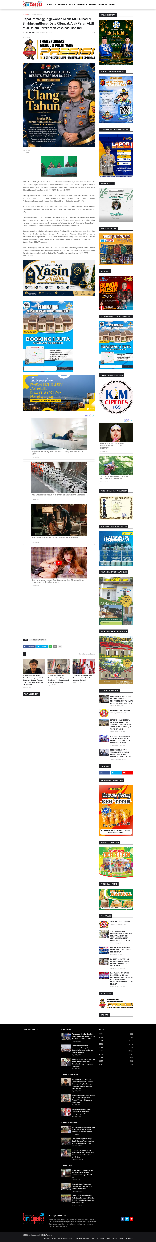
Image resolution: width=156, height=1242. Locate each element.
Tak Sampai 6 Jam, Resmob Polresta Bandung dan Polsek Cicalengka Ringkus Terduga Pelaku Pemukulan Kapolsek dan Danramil (33, 680)
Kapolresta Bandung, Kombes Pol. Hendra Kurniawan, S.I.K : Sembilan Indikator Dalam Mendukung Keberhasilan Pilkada (121, 978)
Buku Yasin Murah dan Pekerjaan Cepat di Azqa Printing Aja (120, 949)
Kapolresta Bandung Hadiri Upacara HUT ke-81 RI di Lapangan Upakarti (82, 678)
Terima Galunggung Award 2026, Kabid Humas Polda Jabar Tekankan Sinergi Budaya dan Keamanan (83, 1062)
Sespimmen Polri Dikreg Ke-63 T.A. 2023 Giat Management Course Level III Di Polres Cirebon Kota (121, 699)
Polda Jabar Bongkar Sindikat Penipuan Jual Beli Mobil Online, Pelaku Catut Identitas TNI (83, 1036)
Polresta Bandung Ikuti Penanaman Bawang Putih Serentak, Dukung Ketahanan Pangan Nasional (82, 1049)
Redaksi (46, 1238)
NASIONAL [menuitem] (50, 4)
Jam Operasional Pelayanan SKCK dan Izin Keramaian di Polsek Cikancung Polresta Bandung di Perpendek (121, 935)
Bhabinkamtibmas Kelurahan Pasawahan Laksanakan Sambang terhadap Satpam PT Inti (82, 1173)
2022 (116, 1047)
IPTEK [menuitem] (71, 4)
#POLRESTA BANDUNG (38, 640)
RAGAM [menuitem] (92, 4)
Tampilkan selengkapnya (87, 654)
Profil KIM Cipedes (98, 1238)
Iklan (54, 1238)
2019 (116, 1058)
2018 (116, 1061)
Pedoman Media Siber (65, 1238)
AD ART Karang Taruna (120, 710)
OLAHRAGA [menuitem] (81, 4)
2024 (116, 1041)
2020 (116, 1054)
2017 (116, 1064)
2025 (116, 1037)
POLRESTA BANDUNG (36, 14)
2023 (116, 1044)
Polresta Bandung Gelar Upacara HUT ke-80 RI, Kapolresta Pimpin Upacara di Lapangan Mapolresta (58, 679)
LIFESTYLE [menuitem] (102, 4)
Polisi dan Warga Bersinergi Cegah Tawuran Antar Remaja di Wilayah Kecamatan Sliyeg (83, 1141)
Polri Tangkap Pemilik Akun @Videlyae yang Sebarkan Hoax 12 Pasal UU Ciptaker (120, 962)
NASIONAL (129, 1238)
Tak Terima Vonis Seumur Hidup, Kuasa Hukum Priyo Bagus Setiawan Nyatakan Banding (83, 1129)
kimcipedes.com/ (33, 1235)
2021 (116, 1051)
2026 (116, 1034)
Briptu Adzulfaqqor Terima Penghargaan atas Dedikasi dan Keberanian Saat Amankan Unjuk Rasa (83, 1153)
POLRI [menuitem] (111, 4)
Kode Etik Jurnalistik (82, 1238)
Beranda (25, 14)
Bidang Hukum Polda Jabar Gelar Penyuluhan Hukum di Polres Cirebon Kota (82, 1186)
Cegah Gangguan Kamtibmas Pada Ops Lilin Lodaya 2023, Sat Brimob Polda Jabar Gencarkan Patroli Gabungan (83, 1199)
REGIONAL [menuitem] (62, 4)
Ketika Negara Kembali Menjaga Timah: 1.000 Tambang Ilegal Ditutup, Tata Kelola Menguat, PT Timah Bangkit (120, 724)
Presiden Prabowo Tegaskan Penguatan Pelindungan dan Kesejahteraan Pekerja (120, 753)
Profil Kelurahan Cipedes (115, 1238)
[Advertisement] (59, 613)
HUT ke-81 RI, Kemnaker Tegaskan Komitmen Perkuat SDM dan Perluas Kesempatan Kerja (121, 739)
